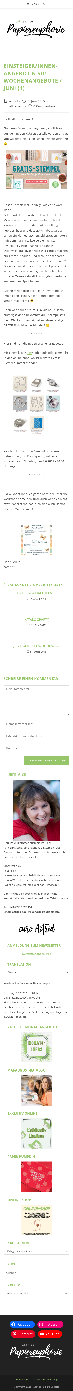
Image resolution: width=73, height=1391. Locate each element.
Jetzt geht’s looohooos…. (36, 646)
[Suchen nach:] (43, 4)
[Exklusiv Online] (36, 1133)
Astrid (13, 101)
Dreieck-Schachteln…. (36, 593)
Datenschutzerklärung (45, 1379)
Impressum (22, 1379)
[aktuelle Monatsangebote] (36, 1047)
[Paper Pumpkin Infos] (36, 1176)
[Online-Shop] (36, 1220)
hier (29, 353)
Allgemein (16, 106)
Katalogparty (36, 619)
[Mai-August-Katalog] (36, 1090)
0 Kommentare (44, 106)
